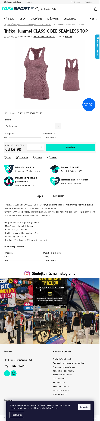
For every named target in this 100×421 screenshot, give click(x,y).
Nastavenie (17, 414)
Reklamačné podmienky (63, 370)
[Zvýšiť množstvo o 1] (42, 147)
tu (56, 408)
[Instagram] (14, 373)
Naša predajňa (59, 378)
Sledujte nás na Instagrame (54, 273)
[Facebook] (7, 373)
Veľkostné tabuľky (60, 386)
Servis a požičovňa (61, 390)
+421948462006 (18, 365)
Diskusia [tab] (58, 196)
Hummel (68, 36)
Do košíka (70, 147)
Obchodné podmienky (13, 2)
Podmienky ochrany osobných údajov (69, 363)
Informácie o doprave (62, 374)
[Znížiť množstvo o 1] (29, 147)
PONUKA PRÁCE (60, 394)
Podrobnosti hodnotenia (44, 36)
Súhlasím (84, 407)
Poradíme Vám (59, 382)
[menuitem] (9, 18)
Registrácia (89, 2)
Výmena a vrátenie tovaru (64, 367)
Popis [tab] (39, 196)
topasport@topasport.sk (21, 359)
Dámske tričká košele (52, 252)
